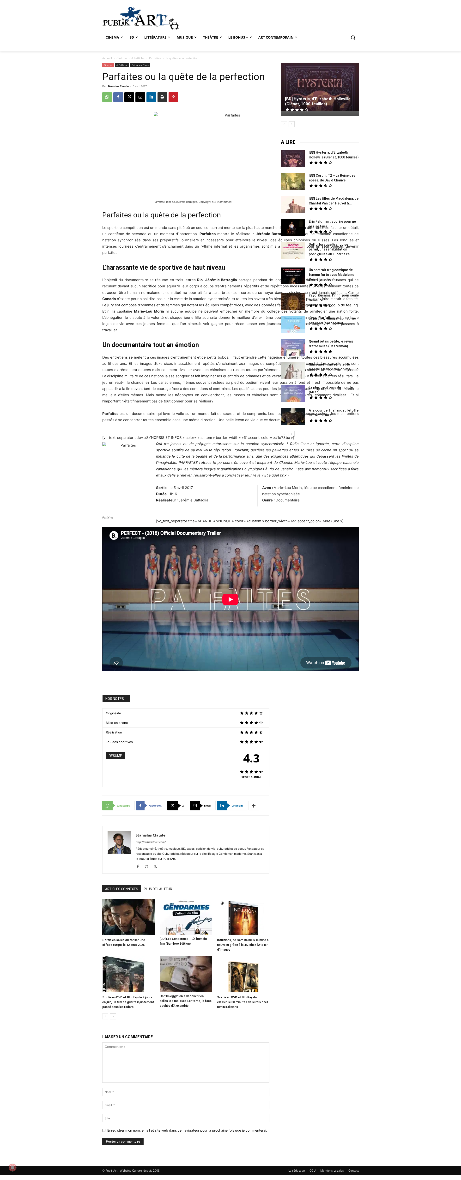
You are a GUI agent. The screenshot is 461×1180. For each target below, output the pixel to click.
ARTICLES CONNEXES (121, 889)
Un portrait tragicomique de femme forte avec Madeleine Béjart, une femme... (331, 274)
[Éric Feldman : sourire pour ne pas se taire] (293, 228)
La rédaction (296, 1170)
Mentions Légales (332, 1170)
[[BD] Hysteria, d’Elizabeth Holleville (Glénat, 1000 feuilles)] (320, 87)
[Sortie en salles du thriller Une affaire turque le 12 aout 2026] (128, 917)
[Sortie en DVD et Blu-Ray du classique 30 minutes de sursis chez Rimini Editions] (243, 974)
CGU (312, 1170)
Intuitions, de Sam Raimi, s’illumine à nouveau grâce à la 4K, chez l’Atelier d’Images (242, 944)
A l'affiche (138, 58)
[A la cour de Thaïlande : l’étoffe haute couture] (293, 417)
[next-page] (113, 1016)
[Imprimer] (162, 97)
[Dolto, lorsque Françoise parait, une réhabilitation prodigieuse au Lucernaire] (293, 251)
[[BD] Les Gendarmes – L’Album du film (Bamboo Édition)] (186, 917)
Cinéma (121, 58)
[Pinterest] (173, 97)
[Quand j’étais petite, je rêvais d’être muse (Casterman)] (293, 348)
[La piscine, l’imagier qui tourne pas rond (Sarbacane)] (293, 324)
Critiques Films (140, 65)
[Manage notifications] (12, 1167)
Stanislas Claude (118, 86)
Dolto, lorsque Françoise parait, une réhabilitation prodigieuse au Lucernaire (329, 249)
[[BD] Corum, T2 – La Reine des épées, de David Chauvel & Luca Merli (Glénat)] (293, 182)
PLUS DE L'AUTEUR (158, 889)
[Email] (140, 97)
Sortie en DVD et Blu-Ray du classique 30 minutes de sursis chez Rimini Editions (242, 1002)
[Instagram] (148, 867)
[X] (129, 97)
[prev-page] (105, 1016)
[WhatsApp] (107, 97)
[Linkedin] (151, 97)
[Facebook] (118, 97)
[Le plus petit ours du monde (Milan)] (293, 394)
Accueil (107, 58)
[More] (254, 805)
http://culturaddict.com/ (151, 842)
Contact (353, 1170)
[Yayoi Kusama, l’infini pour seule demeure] (293, 302)
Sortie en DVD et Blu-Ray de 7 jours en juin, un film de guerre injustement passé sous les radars (128, 1002)
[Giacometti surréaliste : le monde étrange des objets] (293, 371)
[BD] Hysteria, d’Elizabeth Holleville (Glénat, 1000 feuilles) (318, 101)
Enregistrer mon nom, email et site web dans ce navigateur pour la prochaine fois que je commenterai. (187, 1130)
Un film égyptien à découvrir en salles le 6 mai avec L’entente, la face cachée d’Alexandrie (186, 1000)
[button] (353, 37)
